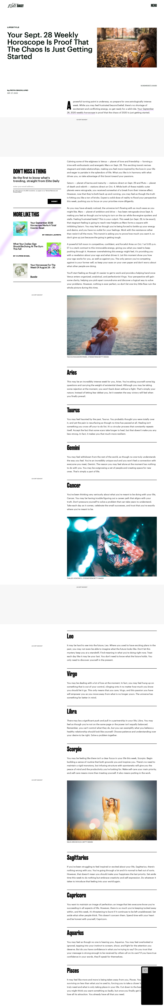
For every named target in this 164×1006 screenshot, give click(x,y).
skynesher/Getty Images (149, 85)
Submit (54, 201)
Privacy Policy (17, 192)
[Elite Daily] (15, 5)
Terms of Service (50, 190)
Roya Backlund (19, 90)
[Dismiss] (160, 968)
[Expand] (144, 968)
